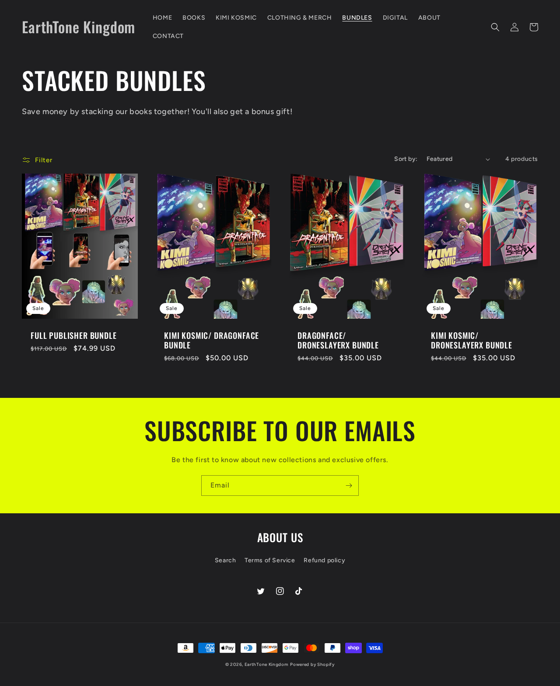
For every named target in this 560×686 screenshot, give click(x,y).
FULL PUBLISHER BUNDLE (74, 335)
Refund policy (324, 560)
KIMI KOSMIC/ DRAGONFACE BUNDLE (211, 340)
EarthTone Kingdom (267, 664)
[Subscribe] (348, 485)
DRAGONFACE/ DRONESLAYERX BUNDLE (338, 340)
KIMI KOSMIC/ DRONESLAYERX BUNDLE (471, 340)
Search (225, 560)
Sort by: (405, 159)
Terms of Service (270, 560)
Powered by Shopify (312, 664)
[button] (495, 27)
